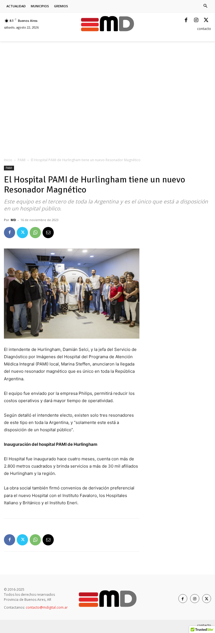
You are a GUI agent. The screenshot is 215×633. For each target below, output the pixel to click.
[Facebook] (186, 20)
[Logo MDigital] (107, 23)
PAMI (21, 160)
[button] (205, 6)
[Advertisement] (69, 53)
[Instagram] (196, 20)
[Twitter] (206, 20)
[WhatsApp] (35, 232)
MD (13, 220)
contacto (204, 28)
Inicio (8, 160)
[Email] (48, 232)
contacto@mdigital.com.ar (47, 607)
